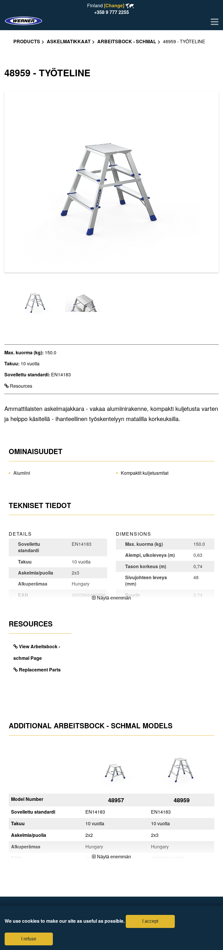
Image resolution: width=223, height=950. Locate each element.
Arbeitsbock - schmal (126, 41)
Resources (20, 385)
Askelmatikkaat (69, 41)
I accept (150, 921)
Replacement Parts (40, 669)
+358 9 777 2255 (111, 12)
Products (26, 41)
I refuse (28, 938)
